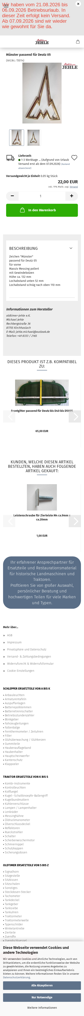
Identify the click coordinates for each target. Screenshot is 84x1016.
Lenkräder (11, 812)
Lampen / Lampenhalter (20, 808)
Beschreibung (23, 248)
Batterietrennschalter (19, 711)
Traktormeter (13, 916)
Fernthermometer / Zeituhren (24, 731)
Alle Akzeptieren (42, 985)
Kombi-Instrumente (17, 783)
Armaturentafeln (15, 699)
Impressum (14, 642)
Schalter (10, 836)
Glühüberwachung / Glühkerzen (25, 739)
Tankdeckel (12, 900)
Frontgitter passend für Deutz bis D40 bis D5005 (42, 411)
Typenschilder (14, 924)
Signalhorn (12, 871)
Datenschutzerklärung (16, 977)
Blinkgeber (12, 719)
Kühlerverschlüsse (17, 804)
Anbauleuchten (14, 695)
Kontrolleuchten (15, 787)
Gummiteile (12, 744)
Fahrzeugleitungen (17, 723)
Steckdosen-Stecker (18, 892)
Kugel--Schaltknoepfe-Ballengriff (26, 795)
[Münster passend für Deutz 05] (41, 93)
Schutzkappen (14, 848)
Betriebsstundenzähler (19, 715)
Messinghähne (14, 816)
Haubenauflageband (18, 748)
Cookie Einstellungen (20, 671)
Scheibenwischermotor (20, 840)
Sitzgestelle (12, 876)
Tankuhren (11, 912)
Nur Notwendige (42, 997)
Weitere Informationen (42, 1008)
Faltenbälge (12, 727)
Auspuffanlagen (15, 703)
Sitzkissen (11, 880)
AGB (9, 635)
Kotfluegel (11, 791)
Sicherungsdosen (16, 852)
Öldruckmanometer (17, 820)
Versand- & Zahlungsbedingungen (29, 656)
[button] (12, 196)
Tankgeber (11, 904)
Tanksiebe (11, 908)
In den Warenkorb (42, 210)
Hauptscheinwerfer (17, 756)
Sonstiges (11, 888)
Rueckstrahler (14, 832)
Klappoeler (12, 764)
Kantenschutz (13, 760)
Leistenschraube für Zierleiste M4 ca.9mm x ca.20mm (41, 517)
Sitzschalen (12, 884)
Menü (6, 6)
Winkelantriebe (14, 928)
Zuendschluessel (16, 940)
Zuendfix (10, 936)
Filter (8, 735)
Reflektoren (12, 828)
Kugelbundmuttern (17, 799)
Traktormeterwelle (17, 920)
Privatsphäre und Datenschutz (26, 649)
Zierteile (10, 932)
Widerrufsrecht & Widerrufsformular (30, 663)
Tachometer (12, 896)
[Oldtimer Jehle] (42, 41)
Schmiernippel (14, 844)
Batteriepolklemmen (18, 707)
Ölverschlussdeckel (17, 824)
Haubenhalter (14, 752)
